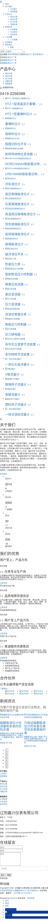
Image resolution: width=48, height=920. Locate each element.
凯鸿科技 (30, 898)
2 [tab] (6, 753)
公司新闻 (13, 29)
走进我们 (3, 473)
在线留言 (8, 42)
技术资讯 (13, 34)
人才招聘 (8, 37)
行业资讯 (13, 32)
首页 (7, 4)
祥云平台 (13, 898)
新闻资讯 (8, 26)
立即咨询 (3, 583)
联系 (12, 47)
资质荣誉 (13, 11)
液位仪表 (13, 19)
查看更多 (8, 83)
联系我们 (8, 44)
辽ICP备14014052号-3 (23, 893)
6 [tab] (6, 766)
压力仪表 (13, 21)
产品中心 (8, 14)
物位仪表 (13, 16)
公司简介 (13, 9)
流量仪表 (13, 24)
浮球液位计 (39, 54)
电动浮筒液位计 (14, 54)
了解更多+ (4, 688)
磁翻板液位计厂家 (27, 54)
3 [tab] (6, 757)
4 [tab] (6, 760)
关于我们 (8, 6)
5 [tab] (6, 763)
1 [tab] (6, 750)
